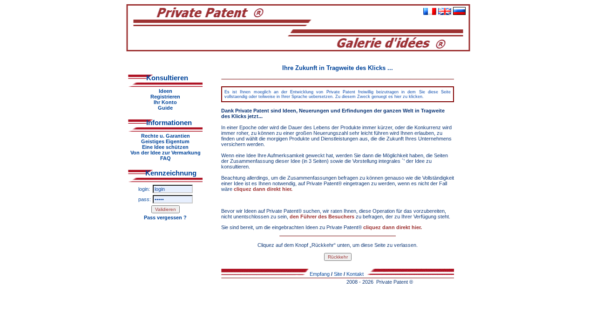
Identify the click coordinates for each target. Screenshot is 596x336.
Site (338, 274)
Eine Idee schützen (165, 147)
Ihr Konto (165, 102)
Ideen (165, 91)
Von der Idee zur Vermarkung (165, 152)
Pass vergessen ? (165, 217)
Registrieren (165, 96)
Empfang (320, 274)
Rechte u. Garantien (165, 136)
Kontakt (355, 274)
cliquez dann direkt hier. (263, 189)
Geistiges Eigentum (165, 141)
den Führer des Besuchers (323, 216)
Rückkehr (338, 256)
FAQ (165, 158)
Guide (165, 108)
